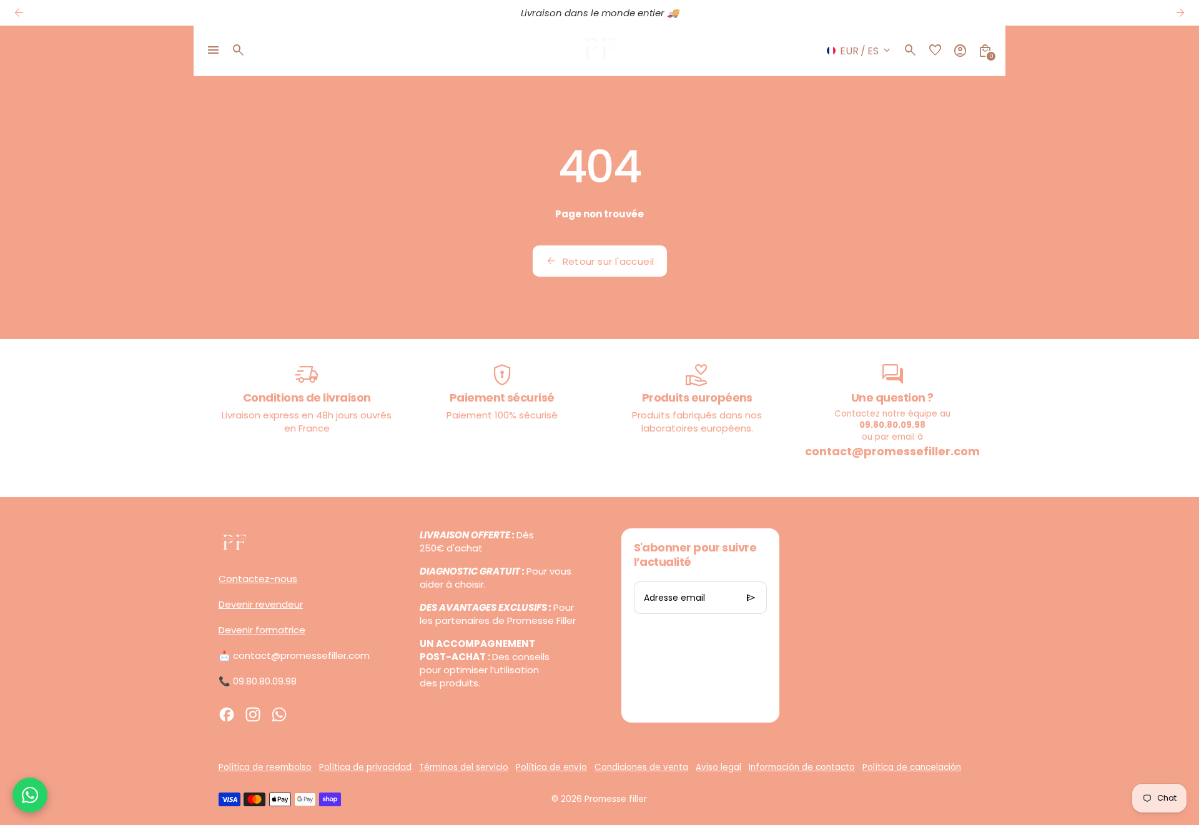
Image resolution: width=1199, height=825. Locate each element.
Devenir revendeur (261, 604)
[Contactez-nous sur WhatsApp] (29, 795)
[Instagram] (253, 714)
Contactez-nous (258, 578)
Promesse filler (616, 799)
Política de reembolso (265, 767)
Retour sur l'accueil (599, 261)
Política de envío (551, 767)
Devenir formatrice (262, 629)
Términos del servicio (463, 767)
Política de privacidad (365, 767)
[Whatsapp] (279, 714)
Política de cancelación (911, 767)
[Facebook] (227, 714)
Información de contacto (802, 767)
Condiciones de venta (641, 767)
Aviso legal (718, 767)
